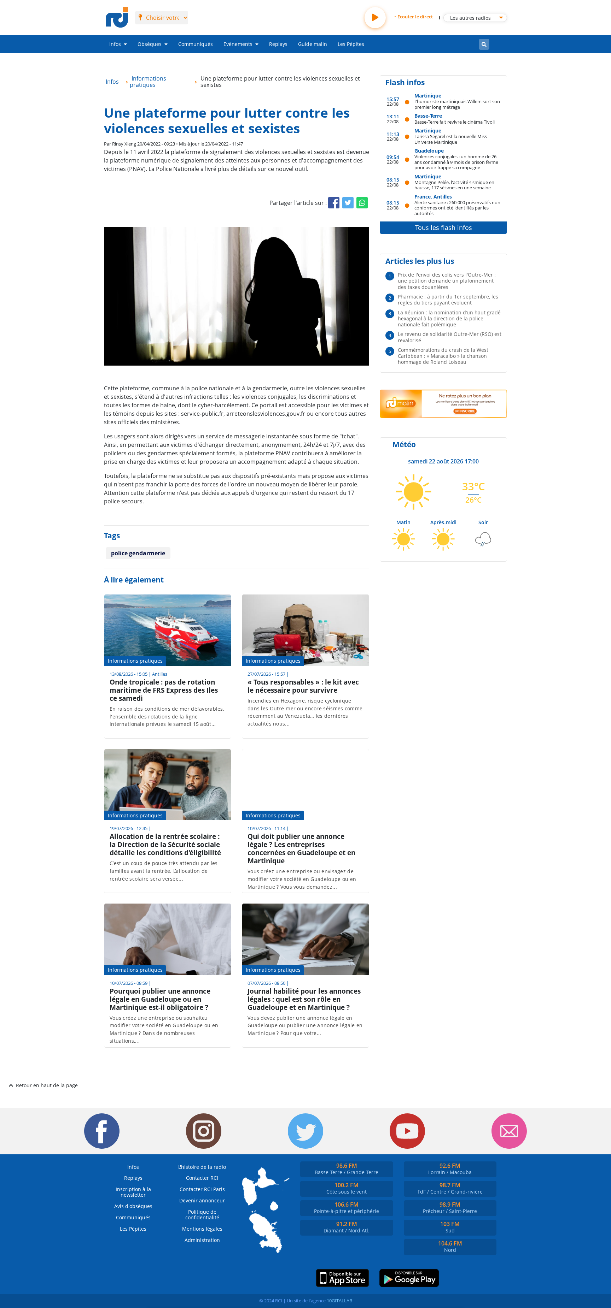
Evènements (237, 44)
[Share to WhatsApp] (362, 202)
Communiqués (195, 44)
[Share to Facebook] (333, 202)
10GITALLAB (339, 1300)
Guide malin (312, 44)
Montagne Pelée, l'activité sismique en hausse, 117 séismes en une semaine (454, 185)
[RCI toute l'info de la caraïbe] (117, 17)
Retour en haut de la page (47, 1085)
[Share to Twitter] (348, 202)
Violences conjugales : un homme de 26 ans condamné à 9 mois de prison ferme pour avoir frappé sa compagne (456, 161)
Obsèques (150, 44)
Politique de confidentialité (202, 1214)
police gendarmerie (138, 553)
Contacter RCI (202, 1177)
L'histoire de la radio (202, 1167)
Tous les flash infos (443, 227)
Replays (278, 44)
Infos (115, 44)
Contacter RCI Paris (202, 1189)
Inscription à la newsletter (133, 1192)
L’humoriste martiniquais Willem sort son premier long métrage (457, 104)
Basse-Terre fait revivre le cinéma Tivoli (454, 122)
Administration (202, 1240)
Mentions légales (202, 1228)
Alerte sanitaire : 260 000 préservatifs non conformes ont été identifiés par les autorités (457, 207)
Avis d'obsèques (133, 1206)
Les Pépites (351, 44)
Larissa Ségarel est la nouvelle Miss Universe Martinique (450, 139)
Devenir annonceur (202, 1200)
